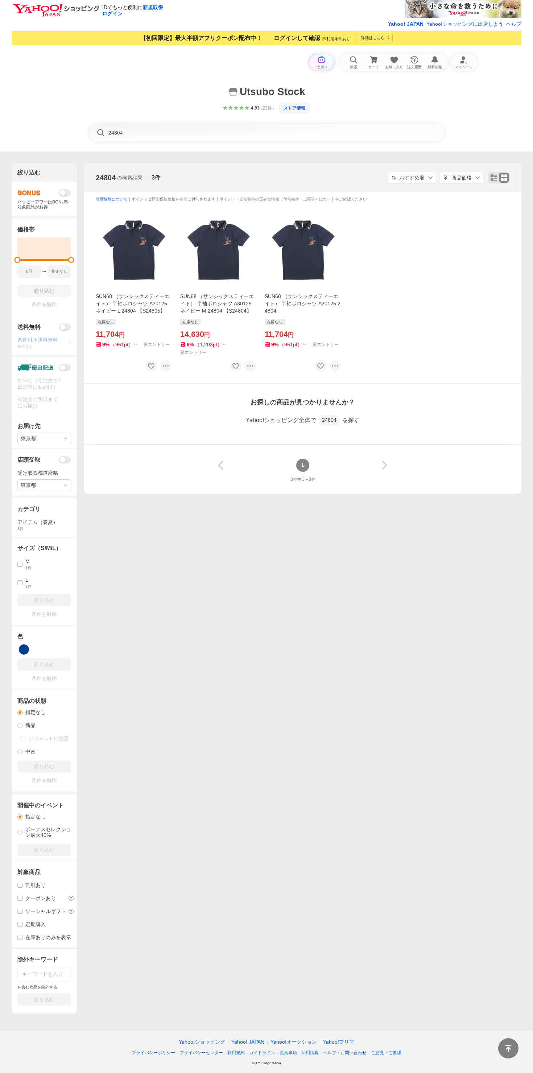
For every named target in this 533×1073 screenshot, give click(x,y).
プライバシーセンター (201, 1052)
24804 (106, 178)
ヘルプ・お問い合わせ (345, 1052)
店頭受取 (29, 460)
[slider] (18, 260)
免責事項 (288, 1052)
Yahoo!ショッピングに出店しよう (464, 24)
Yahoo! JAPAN (405, 24)
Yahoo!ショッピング (202, 1042)
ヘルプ (513, 24)
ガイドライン (262, 1052)
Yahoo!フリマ (338, 1042)
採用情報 (310, 1052)
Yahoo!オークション (293, 1042)
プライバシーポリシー (153, 1052)
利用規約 (236, 1052)
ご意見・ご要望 (386, 1052)
